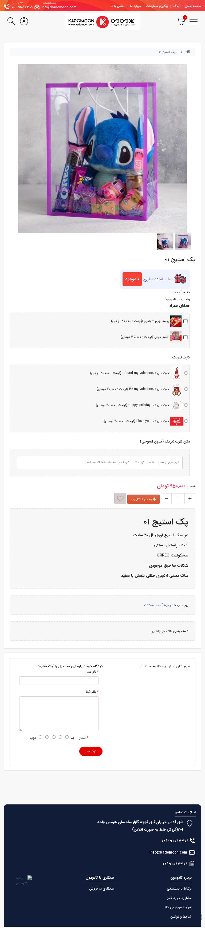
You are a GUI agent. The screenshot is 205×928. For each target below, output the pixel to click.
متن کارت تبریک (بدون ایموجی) (165, 441)
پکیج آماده (163, 605)
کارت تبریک (181, 357)
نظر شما (91, 691)
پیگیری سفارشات (157, 6)
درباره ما (135, 6)
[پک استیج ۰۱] (183, 242)
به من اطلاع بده (142, 499)
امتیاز (82, 738)
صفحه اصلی (193, 6)
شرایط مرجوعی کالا (178, 907)
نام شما (91, 671)
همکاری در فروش (101, 888)
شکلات (149, 605)
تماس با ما (118, 6)
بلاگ (176, 6)
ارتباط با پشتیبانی (179, 888)
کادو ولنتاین (159, 631)
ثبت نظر (90, 751)
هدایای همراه (179, 306)
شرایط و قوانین (181, 916)
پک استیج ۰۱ (167, 51)
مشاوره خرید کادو (179, 898)
